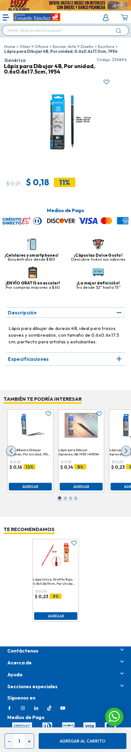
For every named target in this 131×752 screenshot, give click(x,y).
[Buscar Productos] (119, 31)
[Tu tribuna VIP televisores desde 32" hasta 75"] (98, 273)
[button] (11, 451)
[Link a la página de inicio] (9, 46)
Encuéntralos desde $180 (31, 259)
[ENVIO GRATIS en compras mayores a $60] (32, 273)
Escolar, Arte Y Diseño (73, 46)
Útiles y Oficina (34, 46)
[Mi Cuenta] (106, 18)
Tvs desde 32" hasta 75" (98, 287)
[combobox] (65, 30)
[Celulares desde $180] (31, 245)
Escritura (106, 46)
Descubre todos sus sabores (98, 259)
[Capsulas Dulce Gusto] (98, 245)
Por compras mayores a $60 (33, 287)
